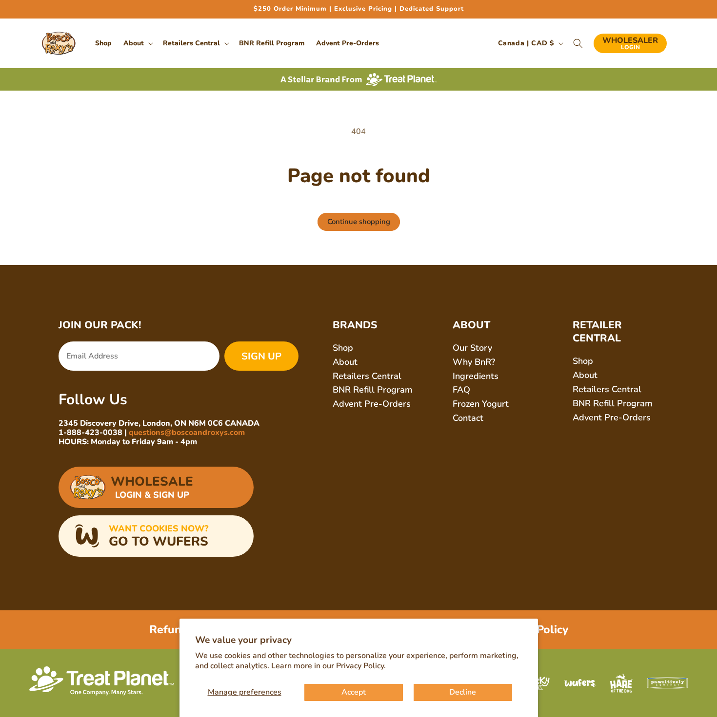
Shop (343, 348)
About (345, 362)
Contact (468, 418)
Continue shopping (358, 221)
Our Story (472, 348)
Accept (353, 692)
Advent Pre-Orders (372, 404)
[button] (137, 43)
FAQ (461, 390)
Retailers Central (367, 376)
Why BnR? (474, 362)
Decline (462, 692)
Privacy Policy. (361, 665)
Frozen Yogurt (481, 404)
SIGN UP (261, 356)
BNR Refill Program (373, 390)
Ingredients (475, 376)
